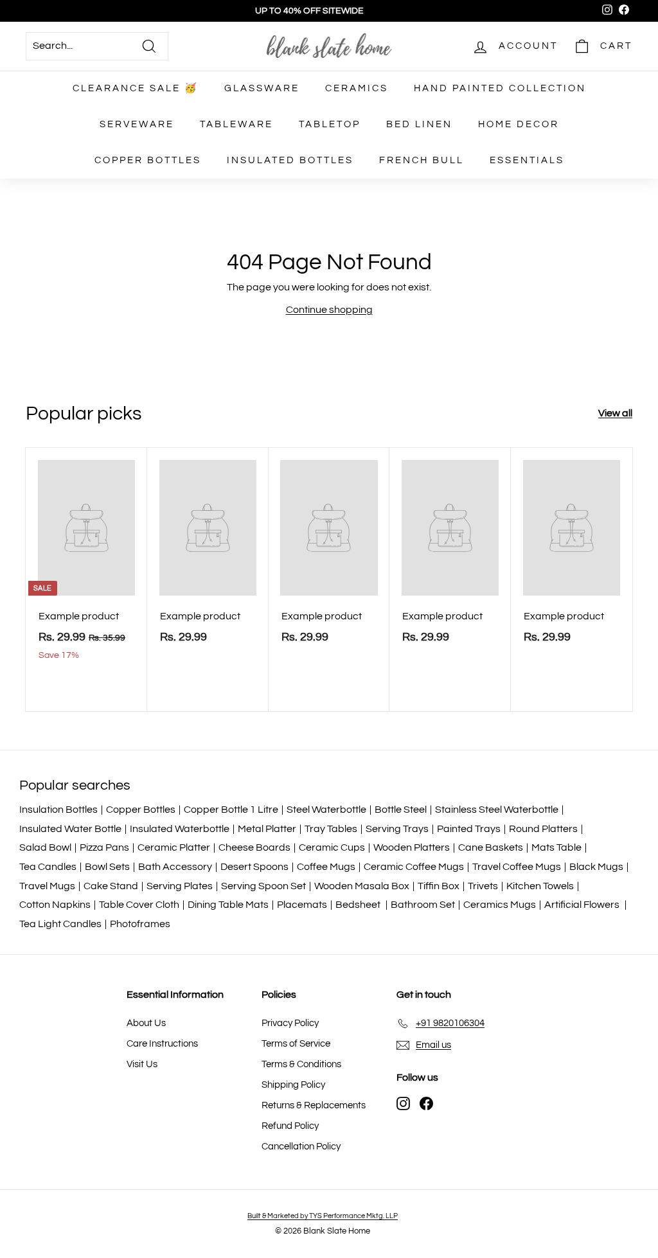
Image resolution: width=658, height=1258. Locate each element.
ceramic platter (174, 847)
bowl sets (107, 867)
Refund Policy (290, 1126)
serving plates (180, 886)
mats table (556, 847)
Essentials (527, 160)
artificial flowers (582, 904)
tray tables (331, 829)
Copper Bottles (147, 160)
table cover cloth (139, 904)
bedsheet (358, 904)
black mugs (596, 867)
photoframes (140, 924)
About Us (146, 1023)
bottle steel (401, 809)
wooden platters (411, 847)
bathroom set (423, 904)
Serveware (137, 124)
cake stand (111, 886)
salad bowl (45, 847)
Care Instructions (162, 1044)
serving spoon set (263, 886)
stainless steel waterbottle (496, 809)
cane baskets (490, 847)
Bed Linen (419, 124)
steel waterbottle (326, 809)
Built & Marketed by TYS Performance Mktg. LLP (322, 1215)
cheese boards (254, 847)
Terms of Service (296, 1044)
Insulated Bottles (290, 160)
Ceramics (356, 88)
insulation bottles (58, 809)
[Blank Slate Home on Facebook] (426, 1104)
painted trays (469, 829)
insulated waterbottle (179, 829)
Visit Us (142, 1064)
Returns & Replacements (314, 1105)
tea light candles (60, 924)
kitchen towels (540, 886)
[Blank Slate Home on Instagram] (403, 1104)
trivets (483, 886)
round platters (543, 829)
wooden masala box (361, 886)
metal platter (267, 829)
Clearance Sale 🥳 (136, 88)
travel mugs (47, 886)
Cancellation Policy (301, 1146)
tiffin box (438, 886)
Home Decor (518, 124)
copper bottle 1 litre (231, 809)
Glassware (261, 88)
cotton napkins (55, 904)
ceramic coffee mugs (414, 867)
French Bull (421, 160)
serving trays (397, 829)
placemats (302, 904)
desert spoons (254, 867)
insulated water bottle (70, 829)
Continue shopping (329, 310)
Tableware (236, 124)
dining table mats (228, 904)
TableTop (329, 124)
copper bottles (140, 809)
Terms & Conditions (301, 1064)
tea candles (47, 867)
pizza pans (104, 847)
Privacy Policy (290, 1023)
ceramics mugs (499, 904)
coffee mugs (326, 867)
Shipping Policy (293, 1085)
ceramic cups (332, 847)
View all (615, 413)
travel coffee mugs (516, 867)
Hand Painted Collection (500, 88)
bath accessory (175, 867)
